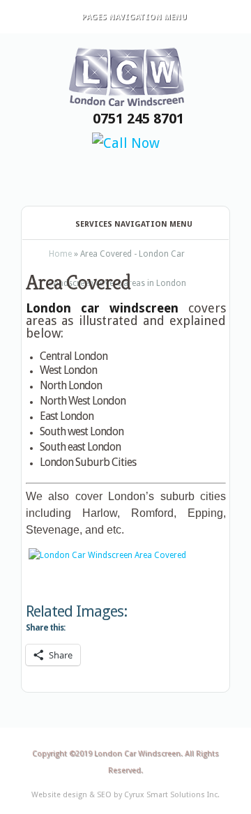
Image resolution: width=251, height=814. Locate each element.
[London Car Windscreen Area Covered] (126, 555)
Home (60, 254)
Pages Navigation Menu (134, 17)
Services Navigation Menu (133, 224)
